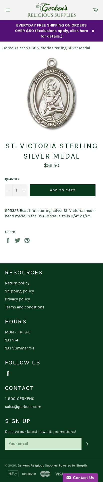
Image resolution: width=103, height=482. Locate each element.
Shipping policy (19, 291)
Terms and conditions (24, 307)
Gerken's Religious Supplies (38, 465)
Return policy (17, 283)
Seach (22, 48)
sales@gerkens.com (23, 406)
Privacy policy (17, 299)
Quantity (12, 179)
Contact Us (82, 477)
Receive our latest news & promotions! (40, 431)
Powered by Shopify (73, 465)
